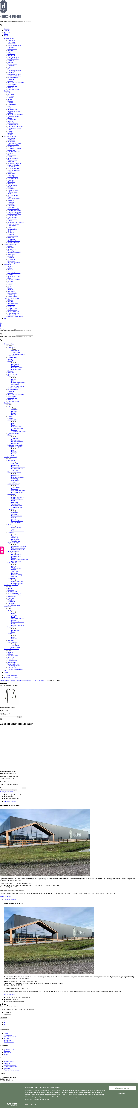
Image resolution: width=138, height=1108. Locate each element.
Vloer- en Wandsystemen (11, 298)
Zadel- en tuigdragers (14, 168)
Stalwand (10, 300)
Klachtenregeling (9, 1042)
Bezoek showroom (5, 896)
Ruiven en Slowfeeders (14, 143)
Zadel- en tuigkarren (14, 170)
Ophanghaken (12, 175)
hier (47, 1099)
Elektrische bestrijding (14, 214)
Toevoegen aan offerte (6, 792)
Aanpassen (121, 1093)
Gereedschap (11, 180)
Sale (5, 318)
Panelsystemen (12, 121)
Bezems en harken (13, 185)
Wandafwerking (12, 229)
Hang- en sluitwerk (13, 57)
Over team (7, 1051)
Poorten (10, 99)
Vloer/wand (11, 65)
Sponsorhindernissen (14, 276)
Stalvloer (10, 301)
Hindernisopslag (12, 293)
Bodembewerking (13, 236)
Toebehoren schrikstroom (15, 114)
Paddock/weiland (13, 303)
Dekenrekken (11, 173)
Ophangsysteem (12, 192)
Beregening (11, 234)
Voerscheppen (12, 207)
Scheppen (10, 183)
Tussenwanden (12, 44)
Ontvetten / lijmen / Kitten (15, 316)
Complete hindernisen (14, 273)
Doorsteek (11, 96)
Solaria (10, 246)
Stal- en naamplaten (13, 145)
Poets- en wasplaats (13, 158)
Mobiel (10, 135)
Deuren (10, 52)
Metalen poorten (12, 219)
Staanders (10, 269)
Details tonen (29, 1104)
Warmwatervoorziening (14, 163)
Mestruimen (11, 188)
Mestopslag (11, 153)
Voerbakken (11, 140)
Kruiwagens (11, 150)
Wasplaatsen (11, 305)
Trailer (9, 193)
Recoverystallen (12, 308)
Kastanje (10, 97)
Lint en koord (12, 104)
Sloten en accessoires (14, 199)
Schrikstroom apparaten (14, 111)
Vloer (9, 197)
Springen (10, 266)
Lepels (9, 271)
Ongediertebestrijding (14, 209)
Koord (9, 108)
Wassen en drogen (13, 178)
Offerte (6, 34)
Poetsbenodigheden (13, 165)
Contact (6, 672)
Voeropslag (11, 204)
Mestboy (10, 187)
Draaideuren (11, 54)
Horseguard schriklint (14, 116)
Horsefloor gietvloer (13, 313)
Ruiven (10, 220)
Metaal (10, 118)
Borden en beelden (13, 89)
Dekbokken (11, 62)
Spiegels (10, 231)
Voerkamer (11, 200)
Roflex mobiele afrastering (15, 126)
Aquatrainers (11, 256)
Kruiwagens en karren (14, 148)
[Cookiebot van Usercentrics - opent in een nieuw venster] (12, 1104)
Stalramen (10, 50)
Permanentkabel (12, 109)
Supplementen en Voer (14, 252)
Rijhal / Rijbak (12, 225)
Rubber (10, 67)
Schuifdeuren (11, 55)
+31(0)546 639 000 (11, 675)
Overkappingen (12, 86)
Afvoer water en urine (14, 74)
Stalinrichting (11, 138)
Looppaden (11, 306)
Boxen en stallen (9, 38)
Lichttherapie (11, 259)
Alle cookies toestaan (122, 1088)
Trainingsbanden (12, 249)
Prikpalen (10, 133)
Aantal (2, 788)
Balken (10, 268)
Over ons (6, 30)
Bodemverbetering (13, 224)
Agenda (6, 1054)
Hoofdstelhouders (13, 177)
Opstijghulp (11, 237)
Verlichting (11, 60)
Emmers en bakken (13, 190)
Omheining (7, 91)
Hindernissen (8, 264)
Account (6, 35)
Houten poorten (12, 217)
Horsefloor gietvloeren (14, 70)
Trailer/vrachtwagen (13, 311)
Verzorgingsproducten (14, 251)
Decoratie (10, 87)
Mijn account (8, 1035)
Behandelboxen (12, 49)
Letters (10, 284)
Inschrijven (4, 1017)
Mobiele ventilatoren (14, 241)
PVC (9, 69)
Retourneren (7, 1040)
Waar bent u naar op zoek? (8, 21)
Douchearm (11, 161)
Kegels (10, 288)
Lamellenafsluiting (13, 59)
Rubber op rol (12, 315)
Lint (9, 106)
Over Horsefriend (9, 1049)
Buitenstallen (11, 47)
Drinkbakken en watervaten (16, 222)
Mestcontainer (12, 155)
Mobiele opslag (12, 296)
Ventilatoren (11, 239)
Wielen (10, 156)
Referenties (7, 32)
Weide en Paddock (13, 215)
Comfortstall (11, 72)
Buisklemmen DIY (13, 124)
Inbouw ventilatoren (13, 242)
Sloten (9, 278)
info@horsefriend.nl (11, 677)
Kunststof (10, 101)
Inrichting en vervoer (10, 136)
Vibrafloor (11, 257)
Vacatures (6, 29)
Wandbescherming (13, 195)
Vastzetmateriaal (12, 160)
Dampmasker (11, 254)
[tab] (71, 801)
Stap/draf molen (12, 310)
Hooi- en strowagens (14, 151)
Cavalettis (10, 274)
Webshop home (4, 680)
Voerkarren (11, 202)
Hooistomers (11, 205)
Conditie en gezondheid (11, 244)
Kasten (10, 172)
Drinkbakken (11, 141)
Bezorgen (6, 1038)
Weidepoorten (12, 119)
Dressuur (10, 281)
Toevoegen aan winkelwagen (8, 790)
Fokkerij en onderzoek (14, 76)
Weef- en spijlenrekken (14, 45)
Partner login (7, 1052)
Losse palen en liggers (14, 128)
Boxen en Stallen (9, 1061)
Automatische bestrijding (15, 210)
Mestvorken (11, 182)
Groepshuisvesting (13, 77)
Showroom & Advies (10, 801)
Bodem (10, 227)
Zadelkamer (11, 167)
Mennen (10, 286)
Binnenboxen (11, 40)
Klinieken (10, 81)
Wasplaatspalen (12, 64)
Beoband (10, 103)
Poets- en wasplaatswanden (16, 82)
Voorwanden (11, 42)
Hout (9, 92)
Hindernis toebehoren (14, 279)
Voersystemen (12, 84)
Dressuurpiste (12, 283)
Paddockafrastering (13, 123)
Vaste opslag (11, 295)
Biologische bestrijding (14, 212)
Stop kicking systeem (14, 263)
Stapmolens (11, 247)
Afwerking (11, 79)
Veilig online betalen (10, 1037)
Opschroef (11, 94)
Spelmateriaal (11, 291)
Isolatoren (10, 113)
